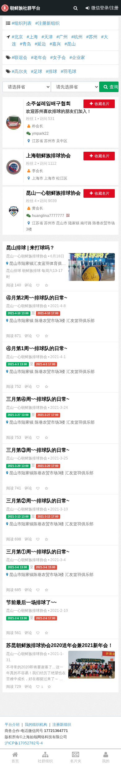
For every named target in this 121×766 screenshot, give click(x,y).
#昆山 (70, 43)
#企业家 (77, 57)
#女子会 (58, 57)
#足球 (36, 71)
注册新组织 (61, 724)
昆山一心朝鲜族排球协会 (27, 256)
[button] (14, 285)
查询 (113, 86)
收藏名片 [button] (102, 104)
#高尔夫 (19, 71)
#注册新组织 (47, 23)
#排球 (51, 71)
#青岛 (25, 43)
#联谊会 (19, 57)
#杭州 (77, 36)
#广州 (62, 36)
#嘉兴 (55, 43)
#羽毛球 (68, 71)
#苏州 (91, 36)
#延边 (40, 43)
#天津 (47, 36)
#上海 (32, 36)
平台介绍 (12, 724)
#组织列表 (22, 23)
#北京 (17, 36)
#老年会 (39, 57)
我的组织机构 (36, 724)
